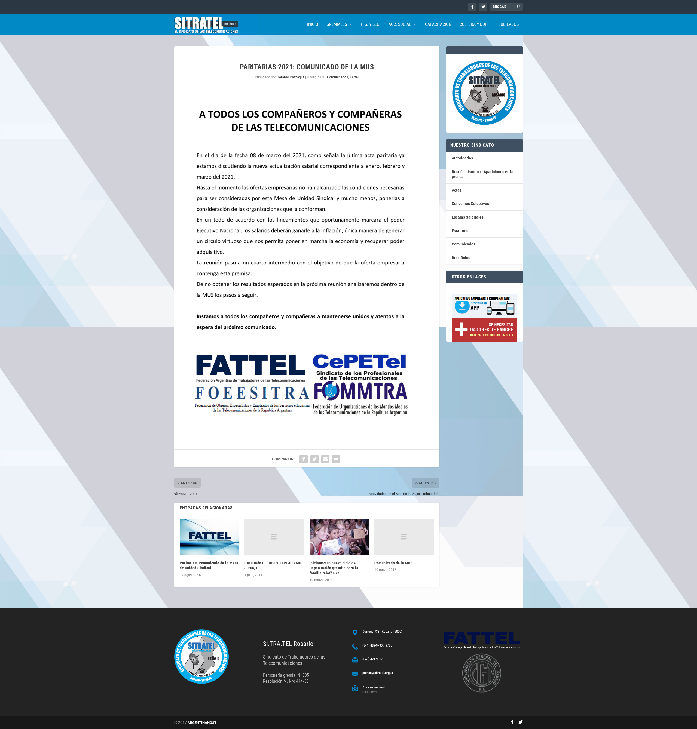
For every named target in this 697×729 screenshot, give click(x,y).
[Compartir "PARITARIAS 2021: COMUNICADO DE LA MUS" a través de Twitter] (314, 459)
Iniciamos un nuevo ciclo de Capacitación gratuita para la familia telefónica (334, 568)
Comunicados (337, 77)
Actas (456, 190)
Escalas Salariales (468, 217)
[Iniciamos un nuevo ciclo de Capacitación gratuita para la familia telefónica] (339, 537)
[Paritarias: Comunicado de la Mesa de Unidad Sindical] (209, 537)
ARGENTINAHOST (202, 723)
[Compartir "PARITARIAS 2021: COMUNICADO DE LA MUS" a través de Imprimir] (336, 459)
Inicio (312, 24)
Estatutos (460, 231)
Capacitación (438, 24)
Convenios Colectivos (470, 203)
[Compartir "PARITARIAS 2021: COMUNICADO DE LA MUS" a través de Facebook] (303, 459)
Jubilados (509, 24)
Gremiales (336, 24)
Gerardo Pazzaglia (290, 77)
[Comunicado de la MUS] (404, 537)
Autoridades (462, 158)
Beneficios (461, 258)
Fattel (354, 77)
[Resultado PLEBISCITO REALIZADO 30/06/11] (274, 537)
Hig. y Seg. (370, 24)
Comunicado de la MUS (393, 563)
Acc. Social (400, 24)
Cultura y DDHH (475, 24)
